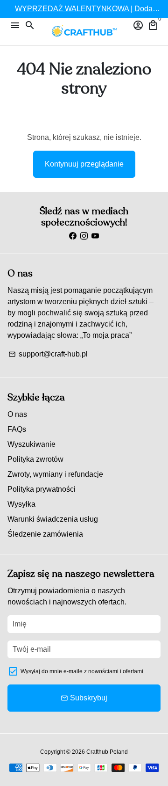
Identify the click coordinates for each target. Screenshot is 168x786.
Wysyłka (21, 504)
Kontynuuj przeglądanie (84, 164)
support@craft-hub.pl (48, 354)
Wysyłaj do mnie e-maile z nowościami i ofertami (82, 671)
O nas (17, 414)
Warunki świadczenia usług (52, 519)
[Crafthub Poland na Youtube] (95, 236)
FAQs (16, 429)
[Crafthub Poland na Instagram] (84, 236)
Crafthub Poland (107, 752)
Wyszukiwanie (31, 444)
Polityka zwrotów (35, 459)
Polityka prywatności (41, 489)
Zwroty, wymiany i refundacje (55, 474)
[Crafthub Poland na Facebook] (73, 236)
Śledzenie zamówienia (45, 534)
